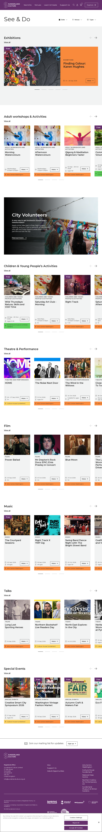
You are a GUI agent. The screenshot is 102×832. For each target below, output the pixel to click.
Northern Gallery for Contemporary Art (89, 782)
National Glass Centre (88, 776)
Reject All (76, 823)
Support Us (65, 5)
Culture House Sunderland (88, 771)
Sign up (71, 744)
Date (63, 20)
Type (92, 20)
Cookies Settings (76, 817)
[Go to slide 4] (57, 89)
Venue (77, 20)
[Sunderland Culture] (12, 5)
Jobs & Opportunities (55, 771)
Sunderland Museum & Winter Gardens (89, 789)
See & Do (28, 5)
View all (7, 42)
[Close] (99, 822)
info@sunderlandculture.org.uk (14, 779)
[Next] (96, 37)
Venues (38, 5)
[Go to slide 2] (44, 89)
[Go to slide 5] (64, 89)
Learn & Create (50, 5)
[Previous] (91, 37)
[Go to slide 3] (51, 89)
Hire (49, 765)
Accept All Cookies (76, 828)
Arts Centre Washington (87, 766)
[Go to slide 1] (37, 89)
